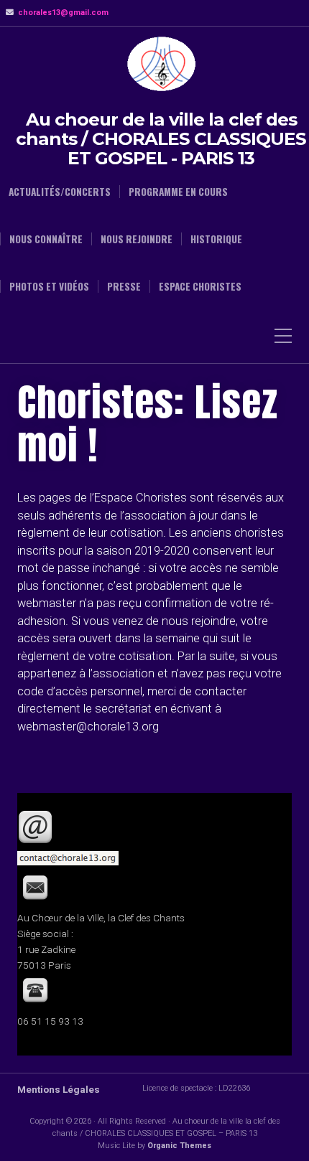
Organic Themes (179, 1145)
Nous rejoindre (136, 238)
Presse (124, 286)
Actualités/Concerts (60, 191)
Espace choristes (200, 286)
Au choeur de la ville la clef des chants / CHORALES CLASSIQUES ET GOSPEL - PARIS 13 (161, 139)
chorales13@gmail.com (63, 12)
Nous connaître (46, 238)
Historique (216, 238)
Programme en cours (178, 191)
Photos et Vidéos (49, 286)
